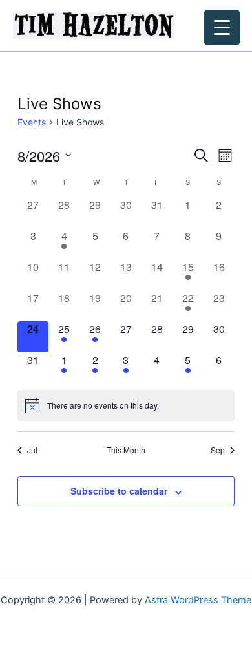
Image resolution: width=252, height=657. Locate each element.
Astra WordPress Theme (198, 600)
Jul (32, 450)
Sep (218, 450)
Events (31, 121)
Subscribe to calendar (118, 490)
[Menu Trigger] (222, 27)
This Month (126, 450)
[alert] (125, 405)
